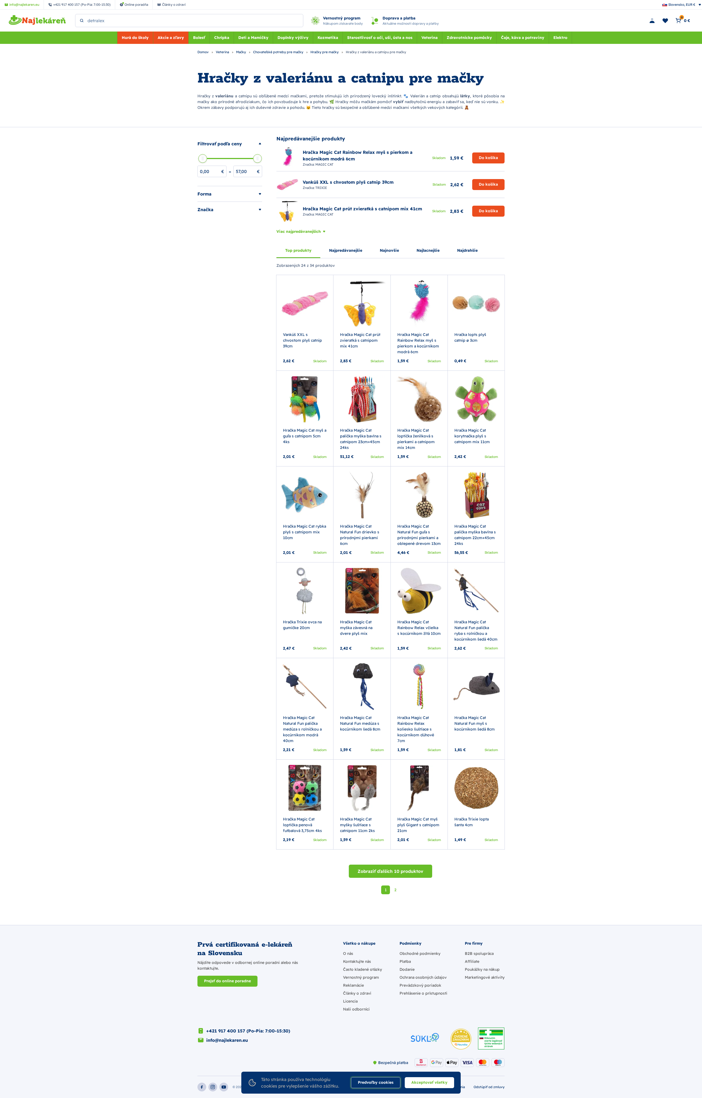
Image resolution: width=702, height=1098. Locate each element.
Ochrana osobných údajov (423, 977)
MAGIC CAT (324, 164)
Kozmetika (328, 37)
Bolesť (199, 37)
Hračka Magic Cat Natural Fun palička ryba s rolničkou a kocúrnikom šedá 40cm (475, 630)
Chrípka (221, 37)
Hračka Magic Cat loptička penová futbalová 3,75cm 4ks (302, 825)
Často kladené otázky (362, 969)
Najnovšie (389, 250)
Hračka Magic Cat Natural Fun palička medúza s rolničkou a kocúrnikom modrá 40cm (302, 729)
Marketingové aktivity (485, 977)
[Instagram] (212, 1087)
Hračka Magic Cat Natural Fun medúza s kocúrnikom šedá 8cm (360, 723)
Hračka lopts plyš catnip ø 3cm (470, 337)
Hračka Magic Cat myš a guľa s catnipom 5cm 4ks (304, 436)
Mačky (241, 52)
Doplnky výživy (293, 37)
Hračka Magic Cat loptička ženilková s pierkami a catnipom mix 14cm (416, 439)
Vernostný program (361, 977)
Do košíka (488, 157)
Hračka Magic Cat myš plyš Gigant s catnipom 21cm (418, 825)
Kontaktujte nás (357, 961)
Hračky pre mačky (324, 52)
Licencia (350, 1001)
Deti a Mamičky (253, 37)
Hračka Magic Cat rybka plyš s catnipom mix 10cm (304, 532)
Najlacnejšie (428, 250)
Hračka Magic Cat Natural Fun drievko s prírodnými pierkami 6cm (359, 535)
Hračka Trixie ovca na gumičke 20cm (302, 624)
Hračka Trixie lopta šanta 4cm (471, 822)
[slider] (202, 158)
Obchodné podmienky (420, 953)
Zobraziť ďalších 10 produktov (390, 871)
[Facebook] (201, 1087)
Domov (203, 52)
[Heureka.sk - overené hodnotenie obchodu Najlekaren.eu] (461, 1039)
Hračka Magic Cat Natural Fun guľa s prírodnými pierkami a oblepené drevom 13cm (419, 535)
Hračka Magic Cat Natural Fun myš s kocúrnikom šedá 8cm (474, 723)
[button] (229, 143)
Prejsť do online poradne (227, 980)
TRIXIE (321, 188)
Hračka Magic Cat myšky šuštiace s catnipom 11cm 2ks (357, 825)
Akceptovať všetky (429, 1082)
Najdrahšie (467, 250)
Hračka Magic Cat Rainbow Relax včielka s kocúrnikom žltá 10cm (419, 627)
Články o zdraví (357, 993)
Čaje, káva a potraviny (522, 37)
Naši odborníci (356, 1009)
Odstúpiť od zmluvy (489, 1087)
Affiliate (472, 961)
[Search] (82, 20)
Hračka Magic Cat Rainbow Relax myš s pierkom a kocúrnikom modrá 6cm (418, 343)
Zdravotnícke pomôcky (469, 37)
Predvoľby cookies (376, 1082)
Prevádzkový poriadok (420, 985)
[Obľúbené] (665, 20)
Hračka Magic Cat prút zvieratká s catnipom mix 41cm (360, 340)
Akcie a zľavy (171, 37)
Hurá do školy (135, 37)
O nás (348, 953)
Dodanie (407, 969)
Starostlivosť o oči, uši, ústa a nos (379, 37)
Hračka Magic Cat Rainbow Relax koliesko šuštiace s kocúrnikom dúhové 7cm (415, 729)
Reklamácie (353, 985)
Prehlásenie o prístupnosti (423, 993)
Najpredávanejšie (345, 250)
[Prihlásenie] (652, 20)
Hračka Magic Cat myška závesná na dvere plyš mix (356, 627)
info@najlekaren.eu (227, 1040)
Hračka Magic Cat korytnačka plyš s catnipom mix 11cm (472, 436)
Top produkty (298, 250)
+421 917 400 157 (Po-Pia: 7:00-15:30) (248, 1031)
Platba (405, 961)
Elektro (560, 37)
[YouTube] (223, 1087)
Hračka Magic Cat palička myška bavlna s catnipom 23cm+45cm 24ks (360, 439)
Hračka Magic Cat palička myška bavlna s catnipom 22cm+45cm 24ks (475, 535)
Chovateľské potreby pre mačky (278, 52)
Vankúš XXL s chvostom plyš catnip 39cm (302, 340)
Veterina (429, 37)
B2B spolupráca (479, 953)
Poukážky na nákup (482, 969)
